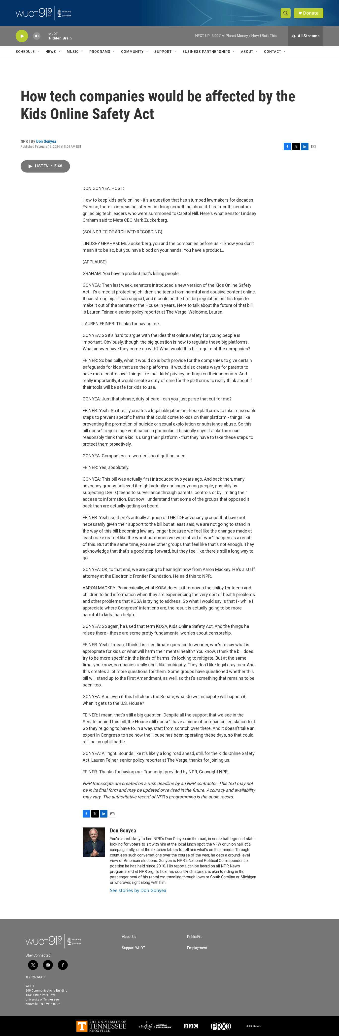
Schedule (25, 52)
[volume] (37, 36)
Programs (99, 52)
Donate (310, 13)
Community (132, 52)
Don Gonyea (46, 141)
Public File (195, 937)
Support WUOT (133, 948)
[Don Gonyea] (94, 842)
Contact (272, 52)
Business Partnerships (206, 52)
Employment (197, 948)
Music (73, 52)
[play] (22, 36)
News (50, 52)
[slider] (44, 35)
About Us (129, 937)
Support (163, 52)
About (247, 52)
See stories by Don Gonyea (138, 890)
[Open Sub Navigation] (38, 52)
